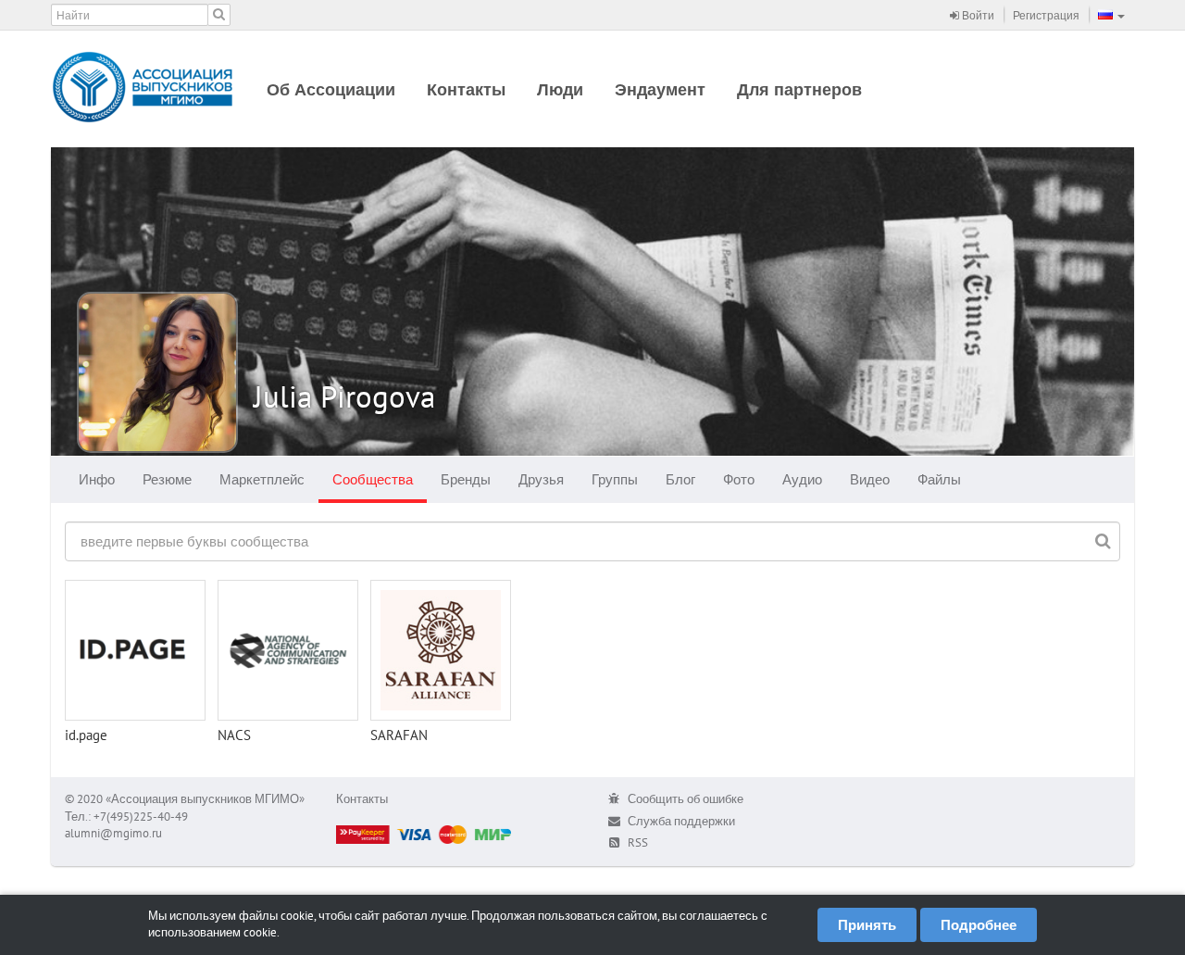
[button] (1111, 15)
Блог (680, 479)
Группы (615, 479)
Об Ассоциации (331, 89)
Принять (867, 925)
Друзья (541, 479)
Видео (870, 479)
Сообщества (372, 479)
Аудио (802, 479)
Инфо (97, 479)
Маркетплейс (262, 479)
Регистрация (1046, 15)
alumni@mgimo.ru (113, 833)
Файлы (939, 479)
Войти (976, 15)
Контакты (466, 89)
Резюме (167, 479)
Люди (560, 89)
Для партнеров (799, 89)
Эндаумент (660, 89)
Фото (739, 479)
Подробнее (979, 925)
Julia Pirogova (344, 396)
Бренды (466, 479)
